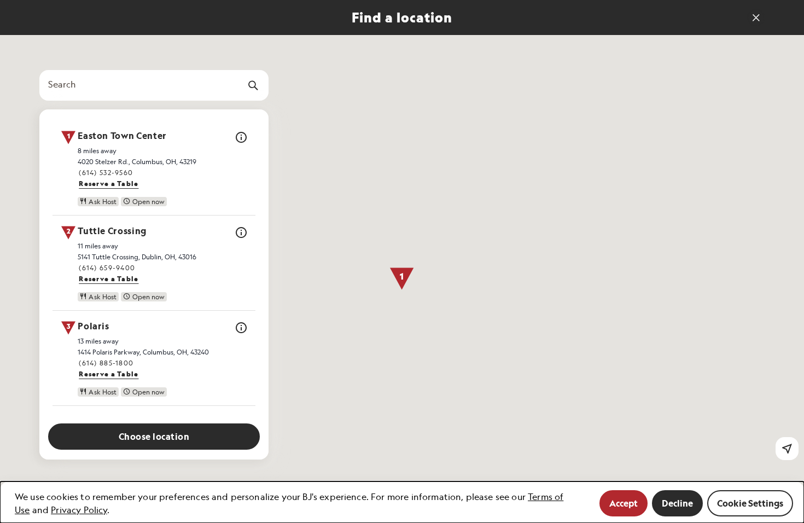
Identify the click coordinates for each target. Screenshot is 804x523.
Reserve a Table (108, 183)
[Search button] (253, 85)
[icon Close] (756, 17)
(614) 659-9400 (107, 268)
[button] (401, 279)
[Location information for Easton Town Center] (241, 141)
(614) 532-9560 (106, 172)
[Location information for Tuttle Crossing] (241, 236)
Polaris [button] (93, 327)
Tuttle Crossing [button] (112, 231)
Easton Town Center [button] (122, 136)
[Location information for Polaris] (241, 331)
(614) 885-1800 (106, 363)
